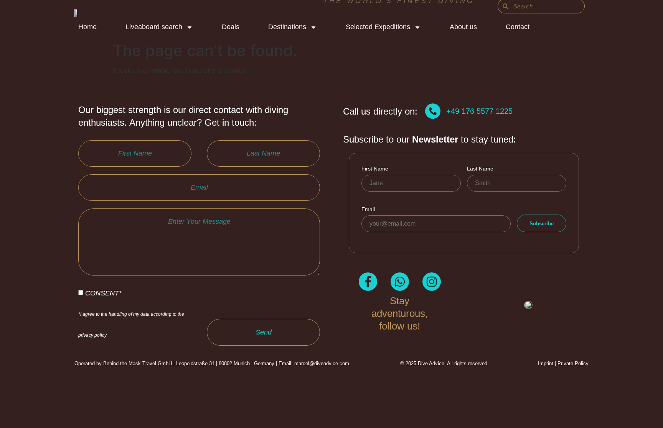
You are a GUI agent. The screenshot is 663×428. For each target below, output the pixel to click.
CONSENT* (131, 313)
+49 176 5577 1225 (479, 111)
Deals (230, 27)
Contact (517, 27)
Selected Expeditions (378, 27)
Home (87, 27)
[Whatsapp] (400, 281)
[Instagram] (431, 281)
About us (463, 27)
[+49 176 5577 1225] (432, 111)
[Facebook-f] (368, 281)
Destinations (287, 27)
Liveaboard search (153, 27)
